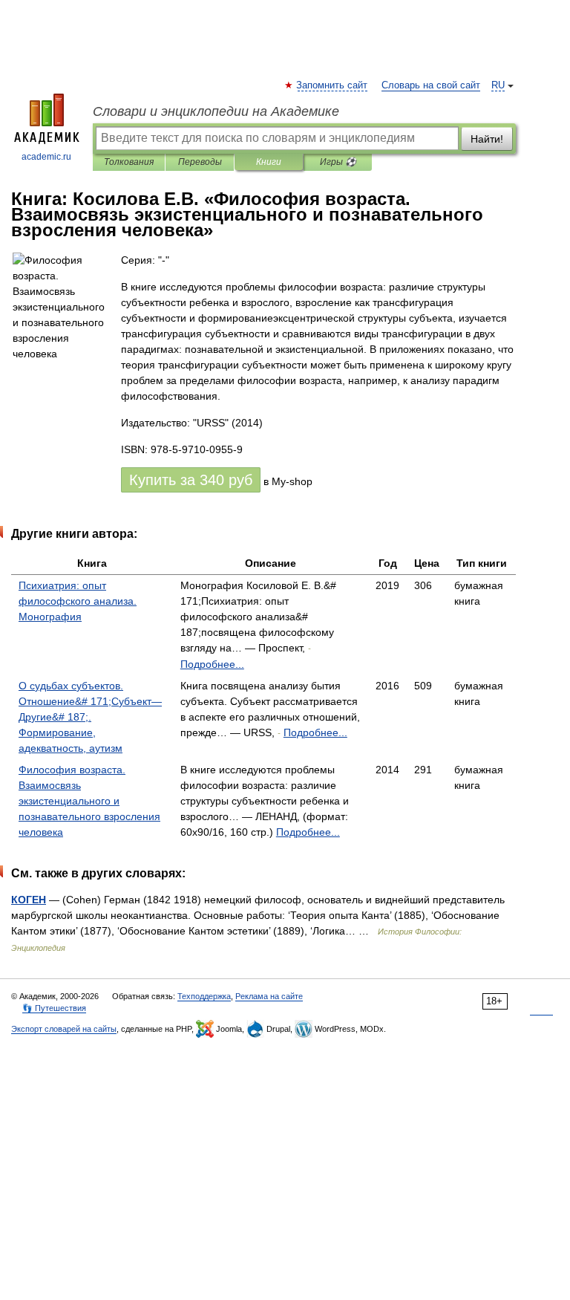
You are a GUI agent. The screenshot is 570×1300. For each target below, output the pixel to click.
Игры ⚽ (338, 162)
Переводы (200, 162)
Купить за (190, 480)
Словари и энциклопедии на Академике (216, 111)
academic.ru (46, 157)
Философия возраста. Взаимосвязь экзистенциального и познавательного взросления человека (89, 801)
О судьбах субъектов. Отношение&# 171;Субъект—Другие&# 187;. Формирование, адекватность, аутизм (90, 717)
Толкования (129, 162)
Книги (268, 162)
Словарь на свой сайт (430, 85)
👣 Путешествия (54, 1008)
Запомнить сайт (332, 85)
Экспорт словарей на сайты (64, 1028)
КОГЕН (28, 900)
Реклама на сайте (269, 996)
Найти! (487, 139)
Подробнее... (212, 664)
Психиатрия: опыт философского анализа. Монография (78, 601)
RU (498, 85)
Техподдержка (204, 996)
